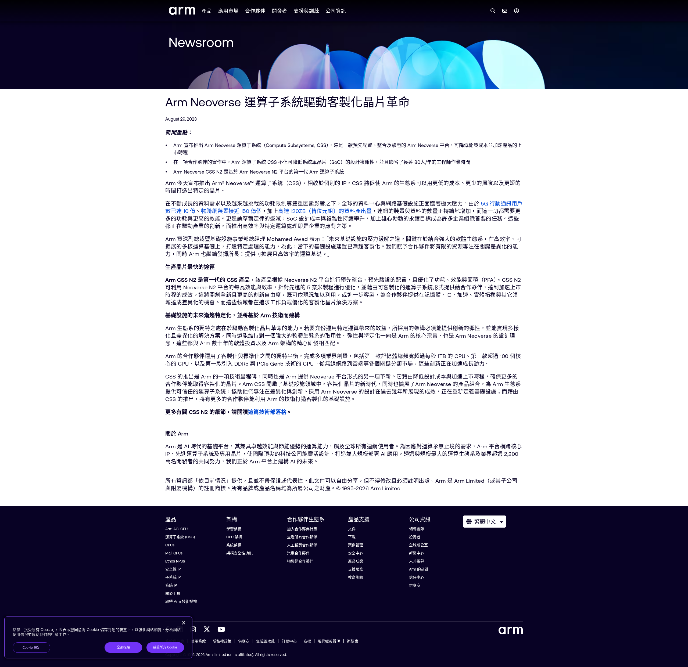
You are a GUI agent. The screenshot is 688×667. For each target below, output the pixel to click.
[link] (182, 13)
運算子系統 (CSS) (180, 537)
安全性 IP (173, 569)
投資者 (414, 537)
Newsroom (201, 42)
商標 (307, 641)
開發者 (279, 11)
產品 (207, 11)
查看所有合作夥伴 (302, 537)
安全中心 (355, 553)
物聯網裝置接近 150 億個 (231, 211)
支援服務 (355, 569)
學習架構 (233, 529)
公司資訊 (336, 11)
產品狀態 (355, 561)
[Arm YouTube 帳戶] (221, 629)
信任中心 (416, 577)
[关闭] (183, 623)
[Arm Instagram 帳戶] (193, 629)
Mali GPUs (173, 553)
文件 (352, 529)
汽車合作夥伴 (298, 553)
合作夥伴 (255, 11)
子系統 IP (173, 577)
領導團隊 (416, 529)
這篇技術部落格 (267, 412)
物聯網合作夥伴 (300, 561)
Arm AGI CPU (176, 529)
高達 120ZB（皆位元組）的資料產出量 (325, 211)
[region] (98, 637)
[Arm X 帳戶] (206, 629)
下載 (352, 537)
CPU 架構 (234, 537)
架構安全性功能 (239, 553)
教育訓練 (355, 577)
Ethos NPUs (175, 561)
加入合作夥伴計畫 (302, 529)
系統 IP (171, 585)
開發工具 (172, 593)
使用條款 (198, 641)
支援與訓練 (306, 11)
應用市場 (228, 11)
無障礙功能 (265, 641)
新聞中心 (416, 553)
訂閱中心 (289, 641)
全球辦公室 (418, 545)
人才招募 (416, 561)
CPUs (169, 545)
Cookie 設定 (31, 648)
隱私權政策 (222, 641)
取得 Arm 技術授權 (181, 601)
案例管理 (355, 545)
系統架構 (233, 545)
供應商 (414, 585)
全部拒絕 (123, 647)
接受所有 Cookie (165, 647)
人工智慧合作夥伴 (302, 545)
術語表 (352, 641)
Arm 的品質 (418, 569)
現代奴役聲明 (329, 641)
